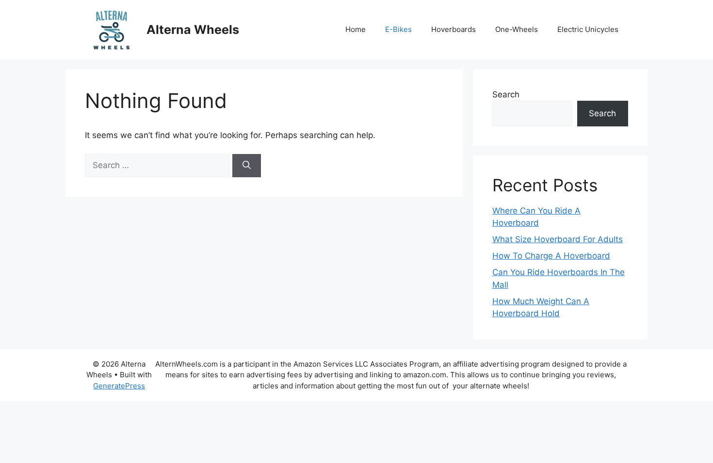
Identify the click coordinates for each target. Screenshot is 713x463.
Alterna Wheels (192, 29)
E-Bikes (398, 29)
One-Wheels (516, 29)
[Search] (246, 165)
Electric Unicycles (587, 29)
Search (505, 94)
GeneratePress (119, 385)
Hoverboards (453, 29)
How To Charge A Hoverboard (551, 256)
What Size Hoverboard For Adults (557, 239)
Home (355, 29)
